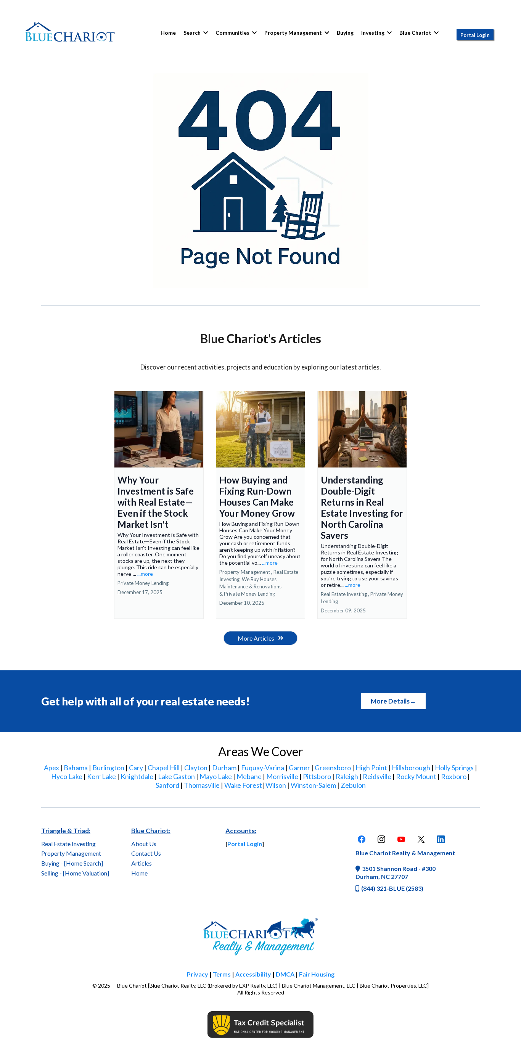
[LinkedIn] (441, 839)
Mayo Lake (215, 776)
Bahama (76, 767)
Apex (51, 767)
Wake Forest (243, 785)
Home (139, 873)
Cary (136, 767)
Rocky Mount (416, 776)
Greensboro (333, 767)
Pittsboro (317, 776)
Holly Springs (454, 767)
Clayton (195, 767)
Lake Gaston (176, 776)
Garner (299, 767)
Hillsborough (411, 767)
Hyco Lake (66, 776)
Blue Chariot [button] (416, 32)
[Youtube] (401, 839)
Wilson (275, 785)
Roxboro (453, 776)
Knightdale (137, 776)
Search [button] (192, 32)
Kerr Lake (101, 776)
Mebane (249, 776)
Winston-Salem (313, 785)
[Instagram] (381, 839)
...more (145, 573)
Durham (224, 767)
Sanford (167, 785)
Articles (141, 863)
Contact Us (146, 853)
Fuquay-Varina (262, 767)
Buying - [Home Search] (72, 863)
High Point (371, 767)
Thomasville (202, 785)
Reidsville (377, 776)
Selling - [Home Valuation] (75, 873)
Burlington (108, 767)
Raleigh (347, 776)
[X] (421, 839)
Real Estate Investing (68, 843)
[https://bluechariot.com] (69, 33)
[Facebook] (361, 839)
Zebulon (353, 785)
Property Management (71, 853)
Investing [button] (373, 32)
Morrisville (282, 776)
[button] (254, 32)
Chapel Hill (164, 767)
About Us (143, 843)
